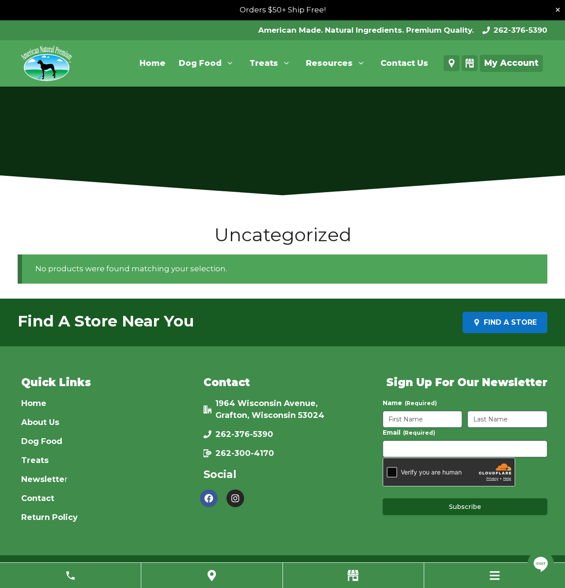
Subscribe (465, 507)
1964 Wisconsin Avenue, (266, 403)
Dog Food (41, 441)
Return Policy (49, 517)
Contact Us (404, 63)
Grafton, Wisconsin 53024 (269, 415)
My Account (511, 63)
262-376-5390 (520, 30)
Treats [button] (263, 63)
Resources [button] (329, 63)
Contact (37, 498)
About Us (40, 422)
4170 (264, 453)
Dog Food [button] (200, 63)
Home (152, 63)
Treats (35, 460)
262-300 (233, 453)
